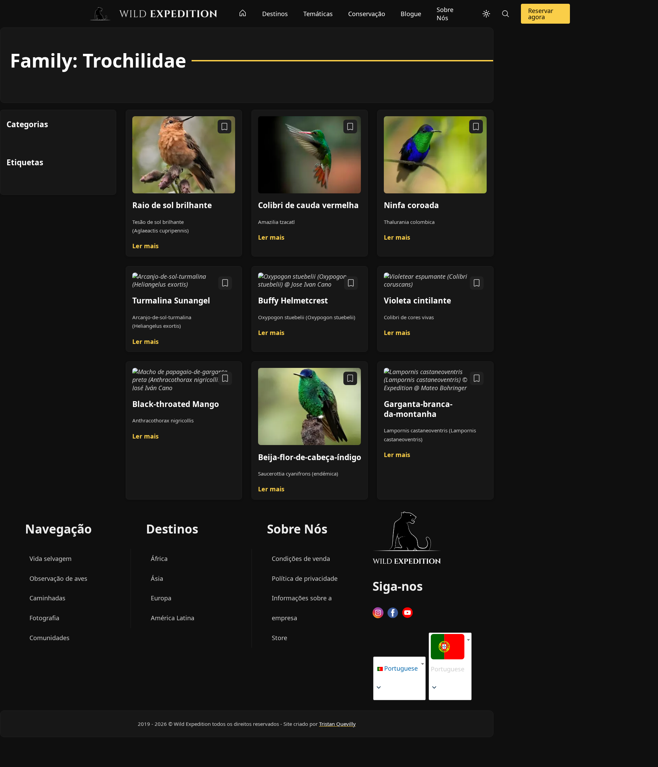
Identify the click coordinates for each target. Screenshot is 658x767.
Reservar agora (540, 14)
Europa (161, 598)
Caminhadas (47, 598)
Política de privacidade (305, 578)
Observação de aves (58, 578)
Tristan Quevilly (337, 723)
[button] (447, 656)
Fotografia (44, 618)
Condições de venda (301, 558)
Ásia (157, 578)
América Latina (172, 618)
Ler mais (145, 246)
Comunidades (49, 638)
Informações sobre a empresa (302, 608)
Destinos (275, 14)
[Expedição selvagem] (152, 13)
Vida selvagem (50, 558)
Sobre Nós (445, 13)
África (159, 558)
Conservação (366, 14)
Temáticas (318, 14)
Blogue (411, 14)
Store (279, 638)
